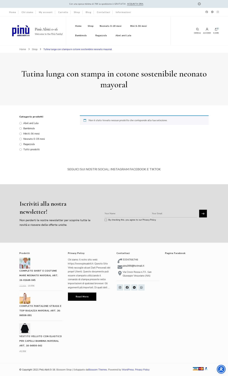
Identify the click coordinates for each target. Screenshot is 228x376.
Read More (82, 296)
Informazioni (123, 12)
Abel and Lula (123, 35)
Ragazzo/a (101, 35)
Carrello (63, 12)
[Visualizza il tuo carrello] (216, 30)
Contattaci (103, 12)
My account (46, 12)
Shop (77, 12)
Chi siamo (27, 12)
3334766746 (130, 259)
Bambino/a (81, 35)
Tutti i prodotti (31, 149)
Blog (88, 12)
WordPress (128, 369)
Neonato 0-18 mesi (110, 26)
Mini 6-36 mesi (138, 26)
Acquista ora (135, 3)
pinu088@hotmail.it (133, 266)
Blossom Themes (97, 369)
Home (12, 12)
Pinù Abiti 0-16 (46, 29)
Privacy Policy (142, 369)
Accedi (207, 33)
